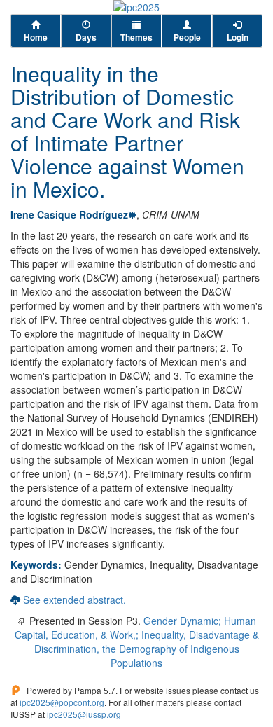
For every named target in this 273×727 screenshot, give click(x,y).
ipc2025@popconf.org (62, 702)
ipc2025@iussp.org (84, 714)
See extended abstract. (74, 600)
